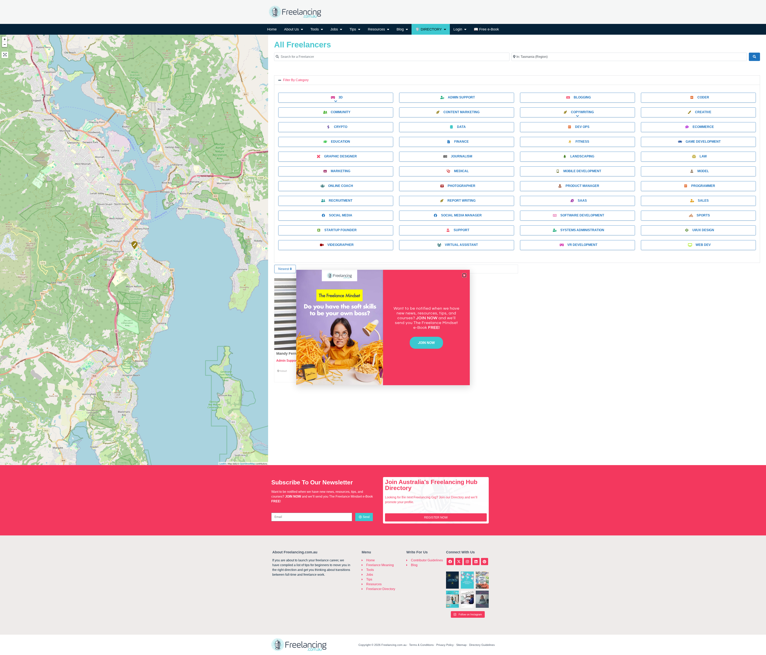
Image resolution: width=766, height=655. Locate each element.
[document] (383, 327)
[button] (464, 275)
